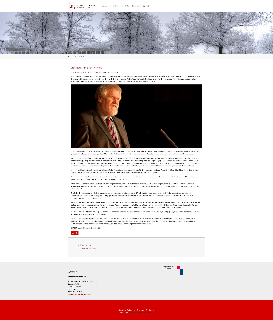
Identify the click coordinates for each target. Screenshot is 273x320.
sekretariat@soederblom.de (78, 294)
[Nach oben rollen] (268, 315)
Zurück (74, 233)
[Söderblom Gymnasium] (83, 6)
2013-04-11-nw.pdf (85, 248)
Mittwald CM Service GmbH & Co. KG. (141, 312)
